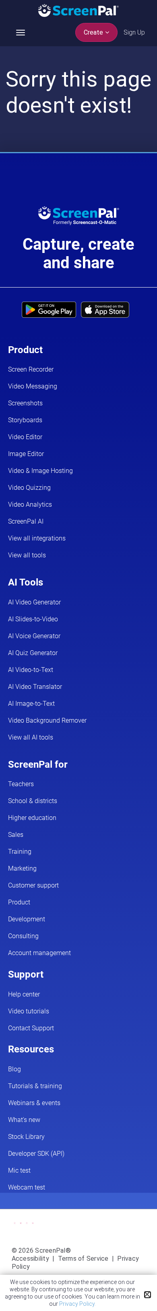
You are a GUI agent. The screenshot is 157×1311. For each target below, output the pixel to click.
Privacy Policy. (77, 1304)
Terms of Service (83, 1258)
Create (94, 32)
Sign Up (134, 32)
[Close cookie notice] (147, 1295)
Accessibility (30, 1258)
